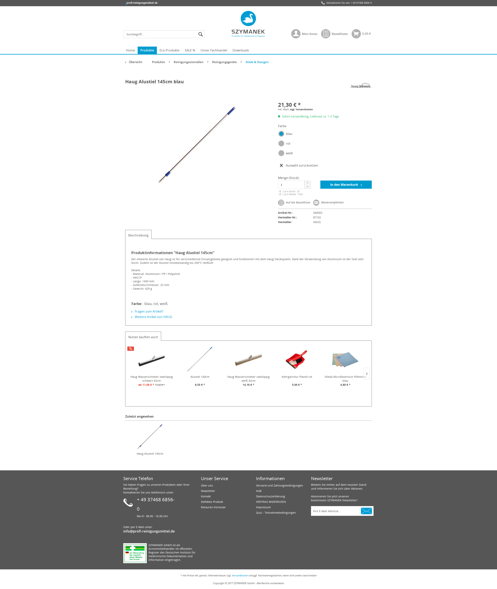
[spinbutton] (294, 184)
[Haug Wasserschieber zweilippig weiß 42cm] (248, 359)
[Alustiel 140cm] (200, 359)
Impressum (263, 507)
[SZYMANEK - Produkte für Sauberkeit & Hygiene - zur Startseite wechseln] (248, 23)
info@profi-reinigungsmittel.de (149, 531)
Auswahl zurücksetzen (302, 165)
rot (288, 143)
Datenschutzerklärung (270, 496)
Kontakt (206, 496)
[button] (307, 183)
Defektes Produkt (212, 502)
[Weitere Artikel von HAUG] (361, 85)
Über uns (207, 485)
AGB (259, 491)
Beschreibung (138, 235)
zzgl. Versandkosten (301, 109)
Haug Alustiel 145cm (150, 453)
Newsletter (208, 491)
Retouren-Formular (213, 507)
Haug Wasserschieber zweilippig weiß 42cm (248, 378)
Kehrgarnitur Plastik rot (297, 377)
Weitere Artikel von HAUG (153, 317)
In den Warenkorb (344, 184)
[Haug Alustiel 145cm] (150, 436)
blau (289, 134)
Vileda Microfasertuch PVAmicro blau (345, 378)
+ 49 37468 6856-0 (361, 2)
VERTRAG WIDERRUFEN (271, 502)
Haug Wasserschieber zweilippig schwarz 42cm (151, 378)
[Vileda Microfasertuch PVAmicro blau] (345, 359)
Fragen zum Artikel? (148, 311)
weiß (289, 153)
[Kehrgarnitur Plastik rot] (297, 359)
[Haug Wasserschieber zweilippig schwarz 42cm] (151, 359)
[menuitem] (165, 34)
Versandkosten (240, 575)
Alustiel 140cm (199, 377)
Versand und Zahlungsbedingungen (279, 485)
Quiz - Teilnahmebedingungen (276, 512)
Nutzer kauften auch (143, 337)
